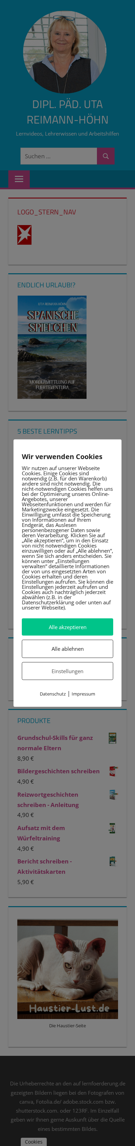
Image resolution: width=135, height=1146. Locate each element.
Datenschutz (53, 694)
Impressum (83, 694)
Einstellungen (67, 670)
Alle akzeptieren (68, 627)
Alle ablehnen (68, 648)
